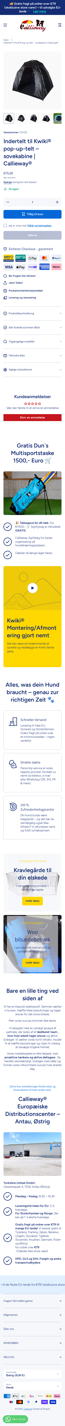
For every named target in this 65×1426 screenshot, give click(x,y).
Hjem (6, 40)
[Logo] (33, 25)
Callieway (28, 1409)
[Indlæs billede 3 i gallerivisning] (33, 118)
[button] (60, 25)
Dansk (10, 1387)
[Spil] (32, 588)
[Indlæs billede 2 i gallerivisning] (21, 118)
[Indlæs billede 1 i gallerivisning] (8, 118)
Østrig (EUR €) (15, 1375)
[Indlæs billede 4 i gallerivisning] (46, 118)
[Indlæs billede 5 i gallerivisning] (58, 118)
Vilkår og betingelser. (39, 225)
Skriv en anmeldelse (32, 417)
